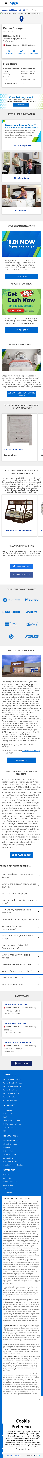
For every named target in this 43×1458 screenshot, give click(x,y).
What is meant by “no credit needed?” (16, 956)
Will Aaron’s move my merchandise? (12, 927)
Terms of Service (9, 1154)
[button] (39, 1400)
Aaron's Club (8, 1127)
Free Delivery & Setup (11, 1140)
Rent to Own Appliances (12, 1086)
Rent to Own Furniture (11, 1079)
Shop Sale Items (21, 178)
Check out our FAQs (31, 751)
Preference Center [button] (23, 1449)
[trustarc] (36, 1455)
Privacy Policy (8, 1151)
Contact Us (7, 1110)
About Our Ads (9, 1188)
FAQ (5, 1117)
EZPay (5, 1131)
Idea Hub (6, 1147)
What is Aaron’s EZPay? (13, 978)
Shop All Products (21, 210)
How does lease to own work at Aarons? (17, 876)
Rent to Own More (10, 1090)
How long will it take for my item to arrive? (19, 901)
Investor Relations (10, 1181)
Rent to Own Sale (9, 1097)
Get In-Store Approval (21, 146)
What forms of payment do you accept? (17, 937)
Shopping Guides (10, 1144)
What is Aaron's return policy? (17, 971)
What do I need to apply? (14, 893)
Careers (6, 1174)
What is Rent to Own (11, 1120)
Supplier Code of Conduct (13, 1165)
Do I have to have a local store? (17, 964)
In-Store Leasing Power (12, 1124)
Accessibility (8, 1158)
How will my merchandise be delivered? (16, 911)
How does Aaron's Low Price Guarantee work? (16, 946)
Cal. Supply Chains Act (12, 1161)
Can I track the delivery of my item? (19, 919)
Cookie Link (9, 1455)
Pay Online (7, 1113)
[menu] (21, 3)
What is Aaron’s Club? (12, 984)
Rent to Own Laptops (11, 1093)
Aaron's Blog (8, 1185)
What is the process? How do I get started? (19, 885)
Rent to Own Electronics (12, 1083)
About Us (7, 1178)
